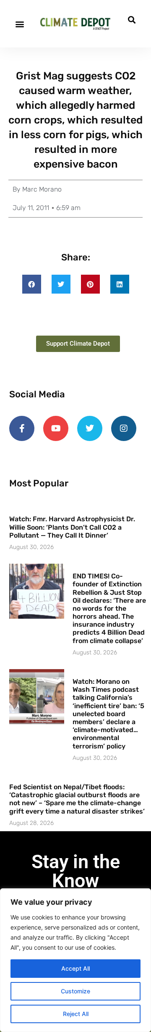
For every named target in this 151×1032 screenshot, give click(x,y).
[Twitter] (89, 428)
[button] (19, 24)
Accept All (75, 968)
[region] (75, 960)
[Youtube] (55, 428)
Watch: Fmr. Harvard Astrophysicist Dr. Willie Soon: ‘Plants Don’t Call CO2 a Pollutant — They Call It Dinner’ (72, 527)
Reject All (76, 1013)
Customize (75, 991)
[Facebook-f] (21, 428)
